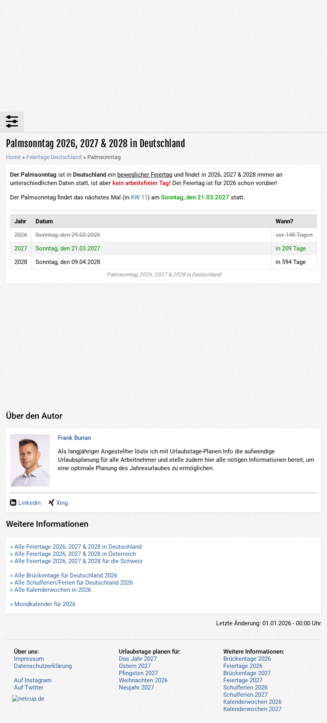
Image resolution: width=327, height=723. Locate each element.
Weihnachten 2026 (143, 680)
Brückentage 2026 (247, 658)
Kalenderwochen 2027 (252, 709)
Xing (62, 502)
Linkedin (29, 502)
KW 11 (139, 197)
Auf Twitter (28, 687)
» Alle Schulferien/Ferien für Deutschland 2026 (71, 582)
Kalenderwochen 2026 (252, 701)
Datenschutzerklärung (43, 666)
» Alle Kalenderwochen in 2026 (50, 589)
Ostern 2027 (135, 666)
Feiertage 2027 (242, 680)
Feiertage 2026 (242, 666)
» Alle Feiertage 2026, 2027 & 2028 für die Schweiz (76, 561)
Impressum (29, 658)
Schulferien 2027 (245, 694)
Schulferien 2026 (245, 687)
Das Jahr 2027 (138, 658)
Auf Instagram (32, 680)
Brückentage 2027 (247, 673)
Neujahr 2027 (136, 687)
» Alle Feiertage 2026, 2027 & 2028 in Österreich (73, 554)
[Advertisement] (163, 56)
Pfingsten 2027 (138, 673)
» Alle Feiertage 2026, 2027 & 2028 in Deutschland (76, 546)
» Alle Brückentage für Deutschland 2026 (63, 575)
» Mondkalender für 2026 (42, 604)
